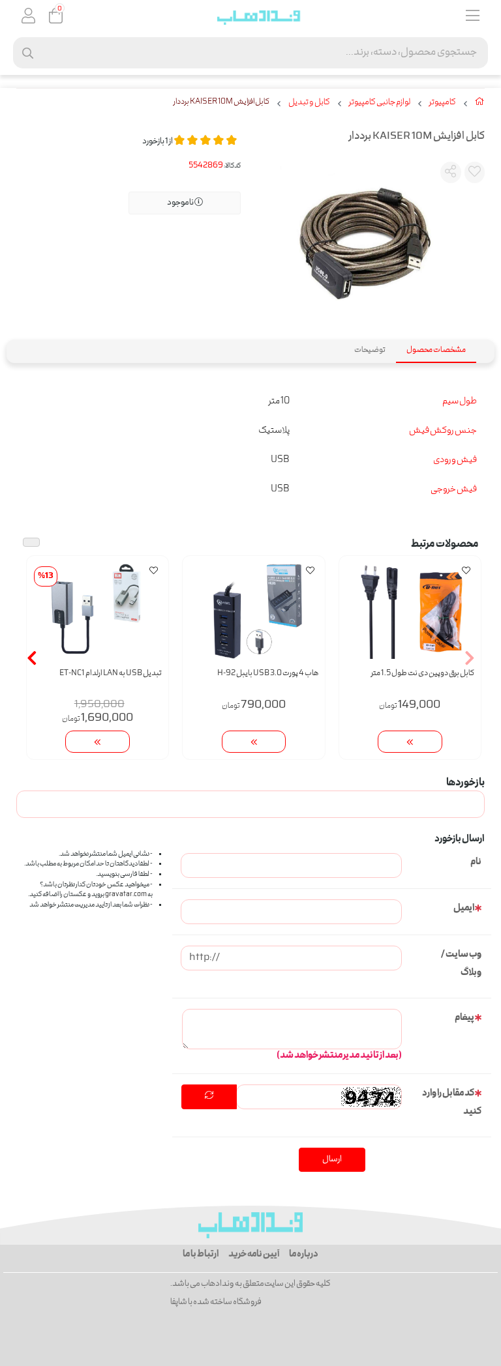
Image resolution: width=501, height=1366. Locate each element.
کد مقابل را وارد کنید (451, 1102)
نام (475, 862)
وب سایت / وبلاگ (461, 964)
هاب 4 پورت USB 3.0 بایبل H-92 (267, 673)
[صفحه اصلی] (480, 104)
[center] (28, 53)
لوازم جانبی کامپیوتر (379, 102)
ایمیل (463, 908)
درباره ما (303, 1254)
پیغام (464, 1018)
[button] (469, 657)
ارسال (332, 1160)
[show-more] (410, 742)
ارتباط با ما (201, 1254)
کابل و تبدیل (309, 102)
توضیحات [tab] (370, 350)
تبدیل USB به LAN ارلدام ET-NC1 (110, 673)
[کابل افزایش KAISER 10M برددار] (250, 1225)
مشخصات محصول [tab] (436, 350)
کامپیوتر (442, 102)
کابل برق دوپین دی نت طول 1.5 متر (422, 673)
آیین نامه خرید (253, 1254)
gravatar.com (126, 895)
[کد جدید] (209, 1096)
